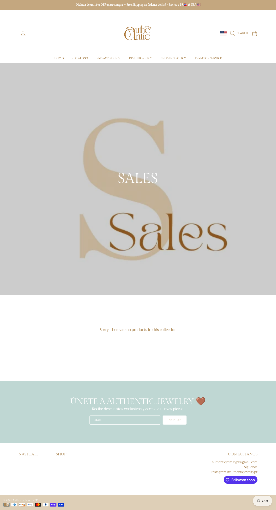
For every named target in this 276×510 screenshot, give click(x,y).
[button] (240, 33)
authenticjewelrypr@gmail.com (234, 462)
